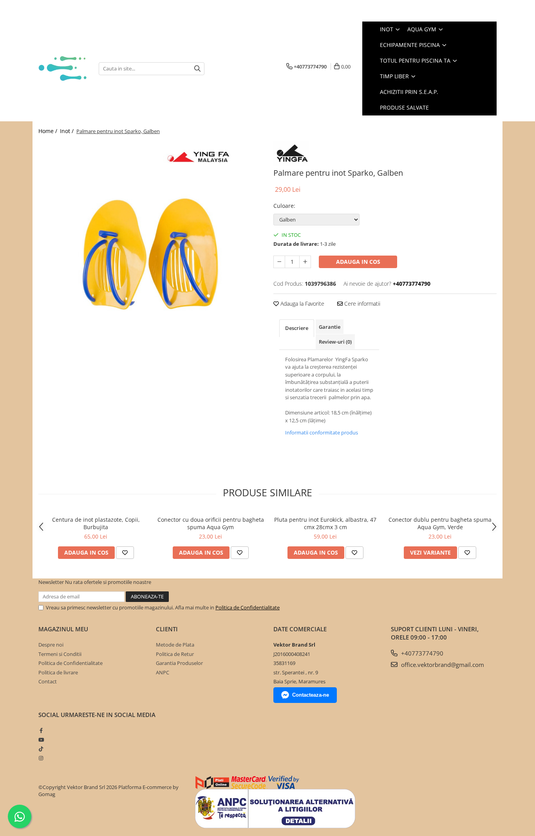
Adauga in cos (358, 261)
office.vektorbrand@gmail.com (441, 664)
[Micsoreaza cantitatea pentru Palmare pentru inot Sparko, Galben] (279, 262)
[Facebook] (40, 730)
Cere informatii (361, 303)
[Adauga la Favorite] (125, 552)
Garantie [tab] (329, 326)
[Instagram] (40, 758)
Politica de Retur (175, 654)
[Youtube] (40, 739)
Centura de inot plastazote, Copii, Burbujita (96, 523)
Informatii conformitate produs (321, 432)
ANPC (162, 672)
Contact (47, 681)
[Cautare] (197, 68)
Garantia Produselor (179, 663)
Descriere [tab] (296, 328)
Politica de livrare (58, 672)
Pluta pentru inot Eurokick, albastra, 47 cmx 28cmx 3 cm (325, 523)
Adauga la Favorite (301, 303)
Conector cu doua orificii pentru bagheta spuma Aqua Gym (210, 523)
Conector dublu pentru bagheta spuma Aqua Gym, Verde (440, 523)
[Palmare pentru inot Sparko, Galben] (150, 252)
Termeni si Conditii (59, 654)
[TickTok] (40, 748)
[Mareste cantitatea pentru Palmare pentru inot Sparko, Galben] (305, 262)
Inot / (67, 131)
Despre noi (50, 644)
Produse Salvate (404, 107)
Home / (48, 131)
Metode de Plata (175, 644)
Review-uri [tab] (335, 341)
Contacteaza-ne (310, 695)
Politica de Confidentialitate (247, 607)
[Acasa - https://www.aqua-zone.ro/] (62, 68)
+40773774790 (421, 653)
